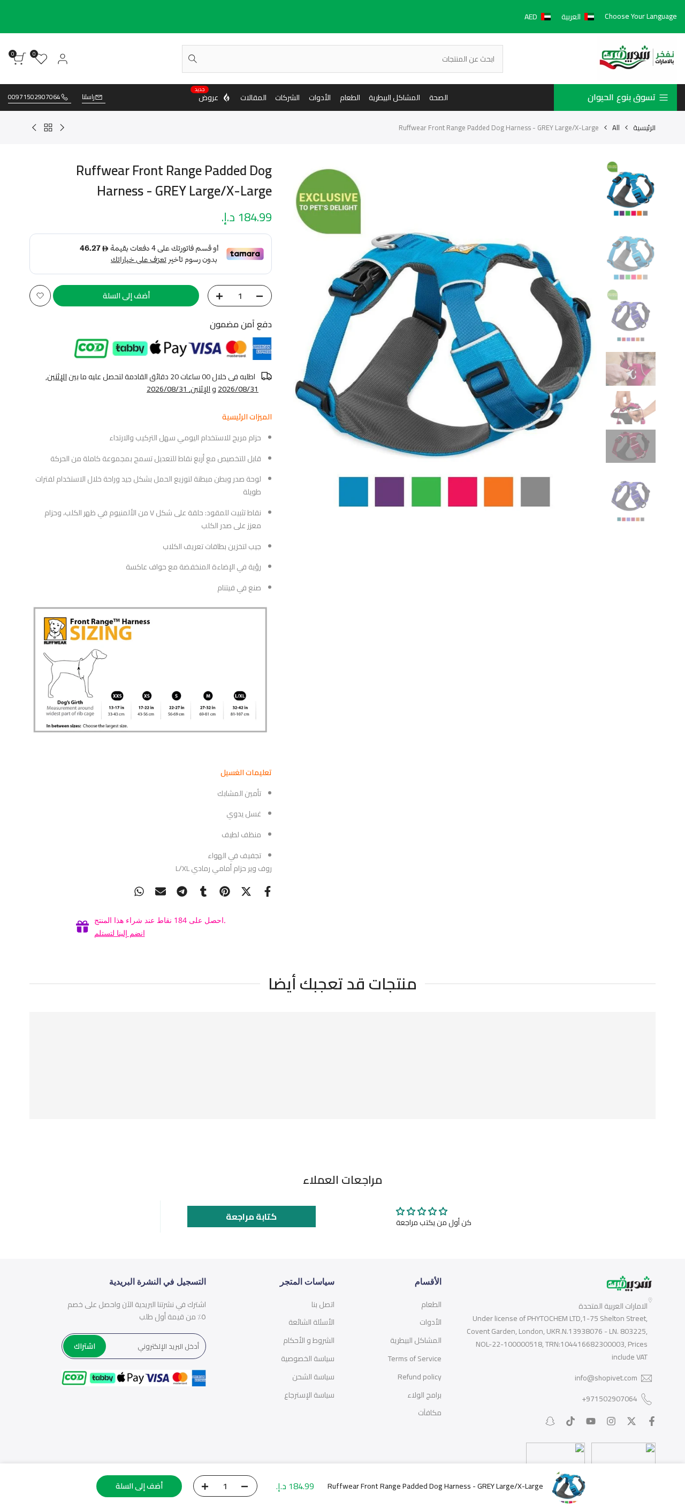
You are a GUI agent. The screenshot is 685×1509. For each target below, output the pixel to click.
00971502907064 (34, 97)
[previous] (579, 344)
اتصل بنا (322, 1304)
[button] (561, 16)
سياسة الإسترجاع (309, 1395)
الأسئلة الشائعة (311, 1322)
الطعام (431, 1304)
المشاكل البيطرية (416, 1340)
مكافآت (430, 1413)
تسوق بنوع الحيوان (622, 97)
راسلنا (88, 97)
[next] (309, 344)
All (616, 127)
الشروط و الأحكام (308, 1340)
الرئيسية (644, 127)
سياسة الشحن (313, 1377)
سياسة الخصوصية (307, 1358)
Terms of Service (415, 1358)
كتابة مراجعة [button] (251, 1216)
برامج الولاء (424, 1395)
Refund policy (420, 1377)
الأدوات (431, 1322)
